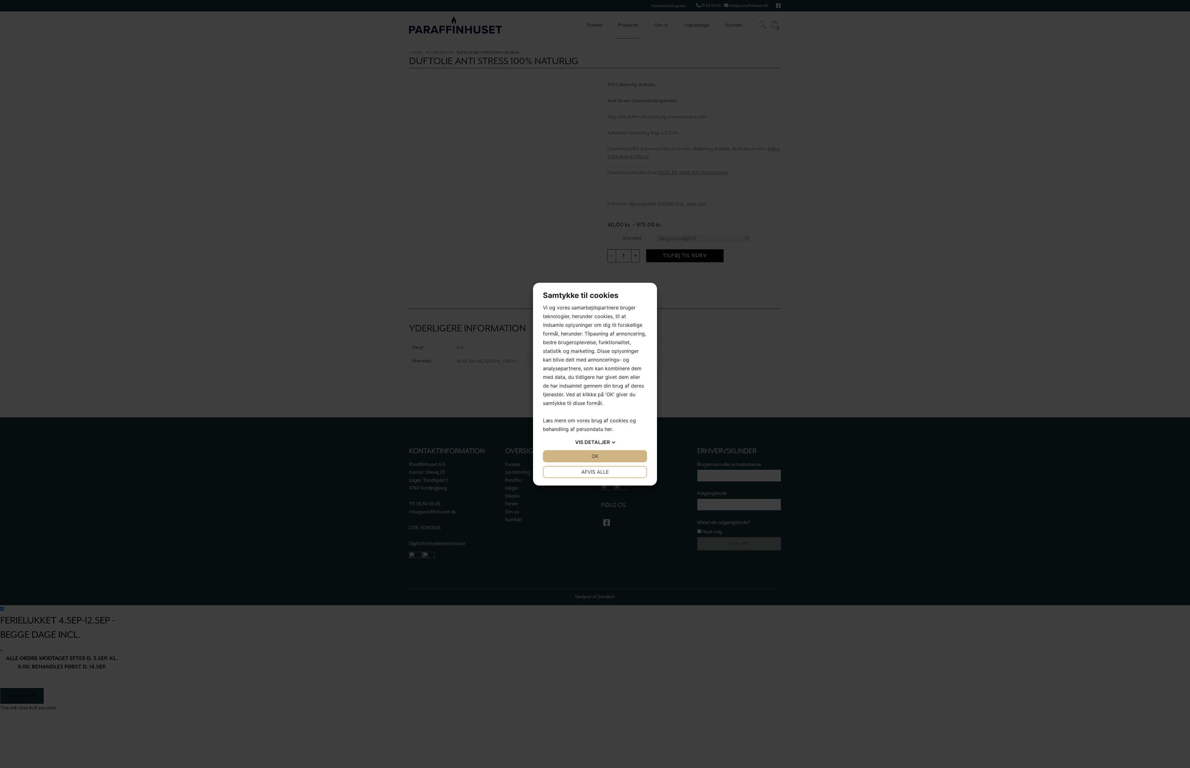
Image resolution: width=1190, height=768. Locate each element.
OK (595, 456)
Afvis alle (595, 472)
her (608, 429)
